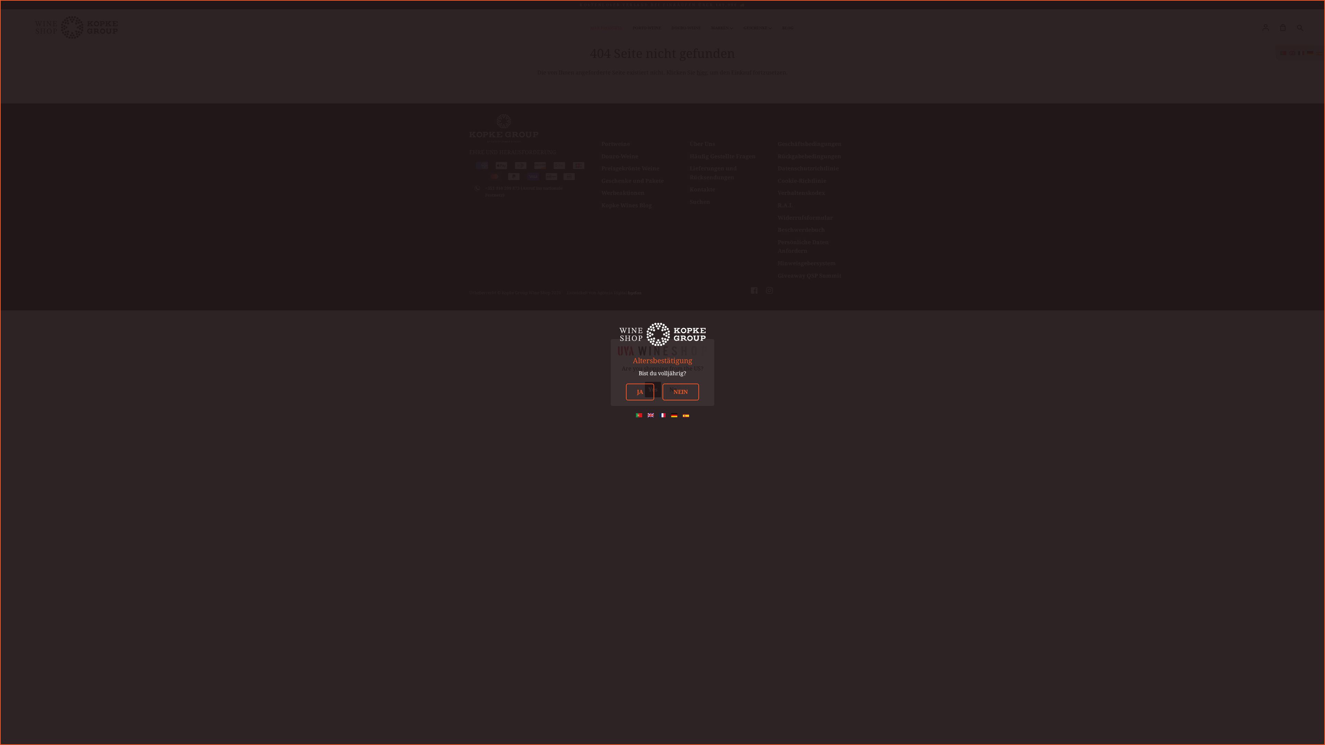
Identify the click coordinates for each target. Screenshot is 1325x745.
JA (640, 392)
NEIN (681, 392)
